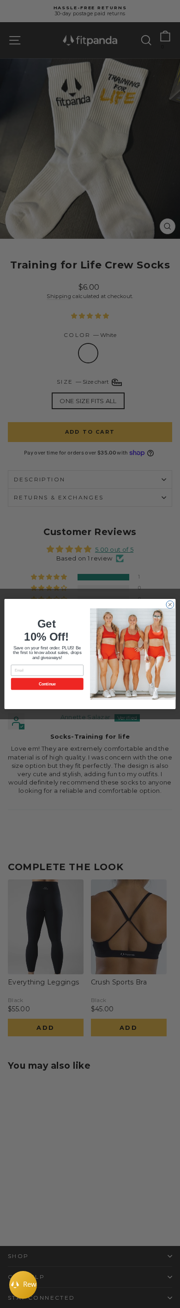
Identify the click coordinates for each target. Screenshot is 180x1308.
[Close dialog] (170, 605)
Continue (47, 684)
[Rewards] (23, 1285)
